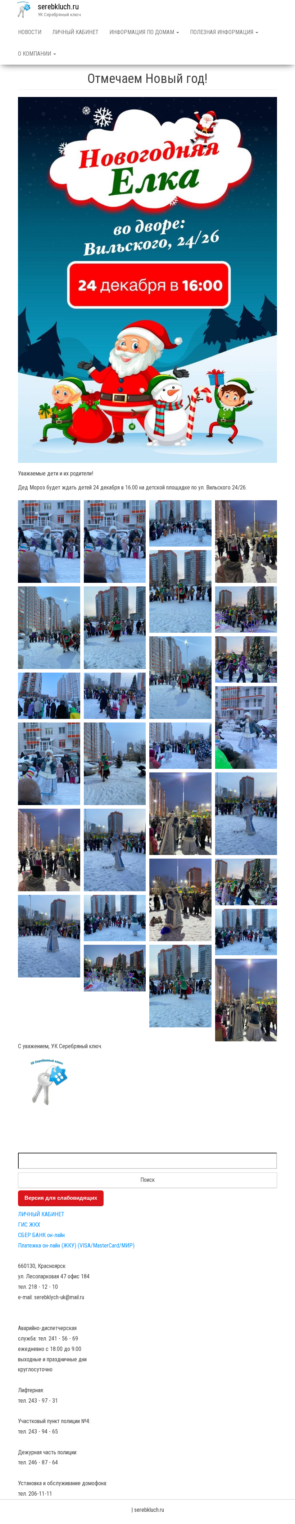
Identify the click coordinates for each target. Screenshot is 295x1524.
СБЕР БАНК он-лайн (41, 1235)
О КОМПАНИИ (35, 53)
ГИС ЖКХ (29, 1224)
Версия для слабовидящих (60, 1198)
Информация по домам (142, 32)
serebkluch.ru (58, 6)
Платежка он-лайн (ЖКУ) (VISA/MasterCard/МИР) (76, 1245)
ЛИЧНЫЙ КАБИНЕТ (75, 32)
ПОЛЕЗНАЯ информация (222, 32)
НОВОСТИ (29, 32)
